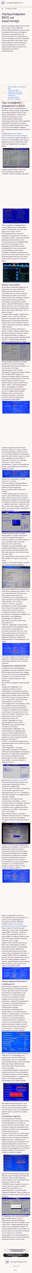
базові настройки (13, 90)
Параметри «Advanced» (15, 92)
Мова (15, 1270)
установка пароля (13, 97)
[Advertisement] (16, 68)
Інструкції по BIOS (11, 8)
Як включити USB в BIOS (19, 780)
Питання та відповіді (14, 99)
